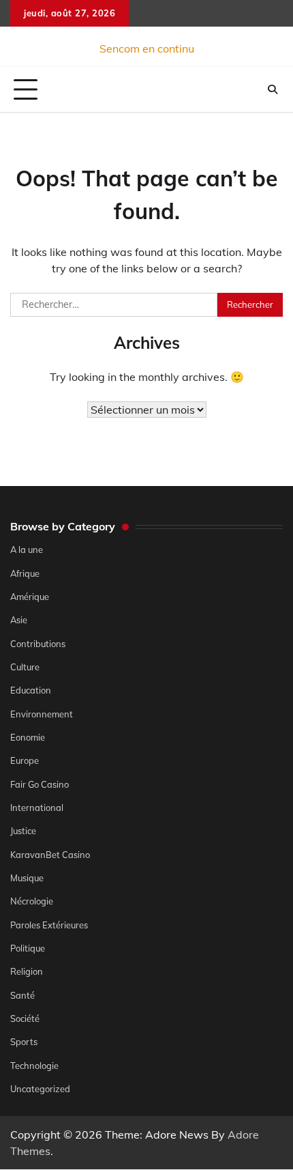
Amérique (29, 596)
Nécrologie (31, 901)
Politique (27, 948)
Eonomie (27, 737)
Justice (23, 830)
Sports (23, 1041)
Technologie (34, 1065)
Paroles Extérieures (49, 924)
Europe (24, 760)
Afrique (25, 573)
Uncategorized (40, 1088)
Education (30, 690)
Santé (22, 995)
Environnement (41, 714)
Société (25, 1018)
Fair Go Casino (39, 784)
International (36, 807)
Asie (18, 619)
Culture (25, 666)
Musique (27, 877)
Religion (26, 971)
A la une (26, 549)
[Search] (272, 89)
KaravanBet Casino (50, 854)
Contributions (37, 643)
